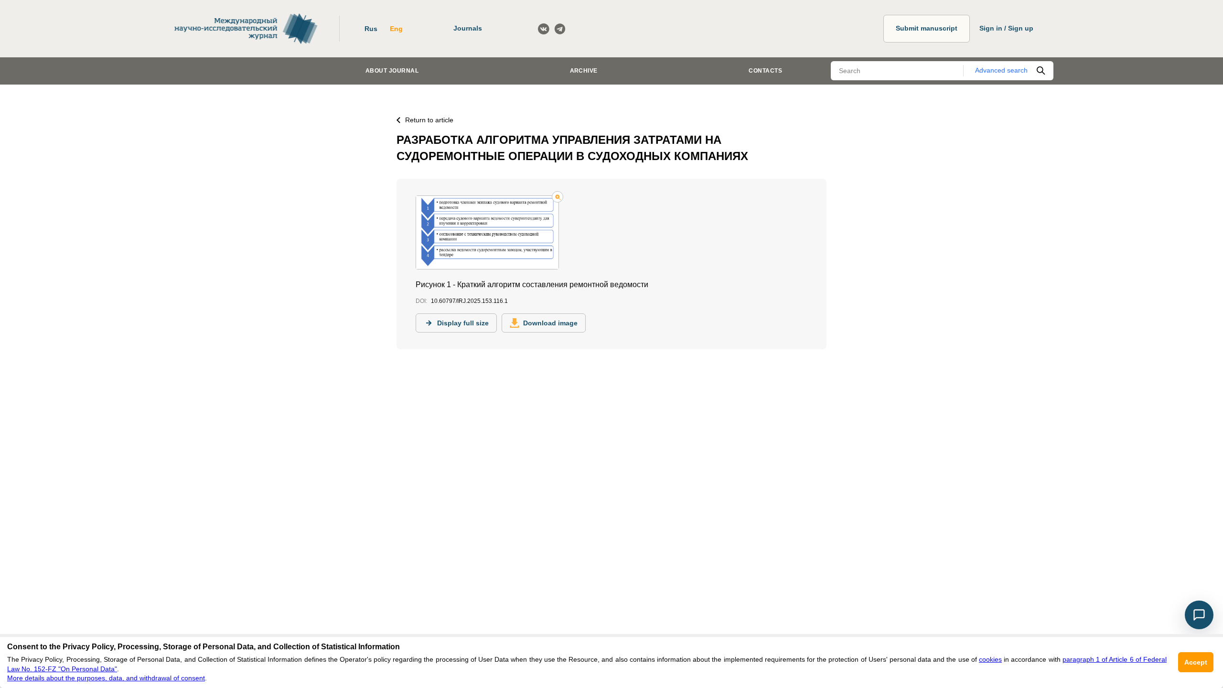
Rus (371, 28)
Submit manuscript (926, 28)
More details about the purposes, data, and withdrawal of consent (106, 678)
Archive (584, 70)
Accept (1195, 662)
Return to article (429, 120)
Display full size (463, 323)
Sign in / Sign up (1006, 28)
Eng (396, 28)
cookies (990, 659)
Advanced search (1001, 70)
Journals (467, 28)
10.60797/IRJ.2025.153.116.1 (469, 301)
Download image (550, 323)
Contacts (765, 70)
